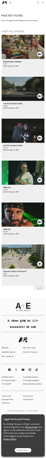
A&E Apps (5, 348)
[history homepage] (8, 321)
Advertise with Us (8, 377)
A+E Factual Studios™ (9, 380)
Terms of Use (6, 396)
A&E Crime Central (29, 348)
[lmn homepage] (23, 321)
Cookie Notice (28, 399)
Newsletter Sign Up (8, 352)
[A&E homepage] (23, 339)
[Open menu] (10, 2)
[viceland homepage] (35, 321)
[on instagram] (30, 369)
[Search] (38, 3)
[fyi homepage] (29, 321)
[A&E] (4, 2)
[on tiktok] (36, 369)
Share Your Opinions (30, 352)
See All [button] (39, 288)
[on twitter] (16, 369)
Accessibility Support (30, 377)
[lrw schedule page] (33, 328)
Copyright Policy (7, 399)
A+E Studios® (6, 384)
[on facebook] (9, 369)
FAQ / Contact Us (8, 356)
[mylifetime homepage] (15, 321)
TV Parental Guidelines (31, 380)
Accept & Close (22, 450)
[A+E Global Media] (23, 307)
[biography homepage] (17, 328)
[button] (39, 54)
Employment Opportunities (32, 384)
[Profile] (43, 3)
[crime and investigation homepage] (28, 328)
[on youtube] (23, 369)
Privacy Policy (28, 396)
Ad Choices (6, 403)
